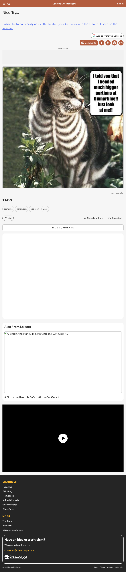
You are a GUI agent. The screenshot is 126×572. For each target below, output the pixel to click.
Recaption (117, 218)
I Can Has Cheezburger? (63, 3)
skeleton (35, 208)
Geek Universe (9, 504)
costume (8, 208)
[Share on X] (108, 42)
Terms (96, 567)
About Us (7, 525)
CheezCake (8, 509)
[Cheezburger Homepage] (63, 558)
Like (10, 218)
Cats (45, 208)
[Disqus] (63, 277)
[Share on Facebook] (101, 42)
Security (110, 567)
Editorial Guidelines (12, 530)
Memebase (8, 495)
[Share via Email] (121, 42)
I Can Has (7, 486)
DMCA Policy (119, 567)
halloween (22, 208)
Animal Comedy (10, 500)
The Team (7, 521)
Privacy (102, 567)
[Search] (8, 4)
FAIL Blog (7, 491)
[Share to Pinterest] (114, 42)
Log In (120, 3)
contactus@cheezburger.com (19, 550)
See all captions (95, 218)
